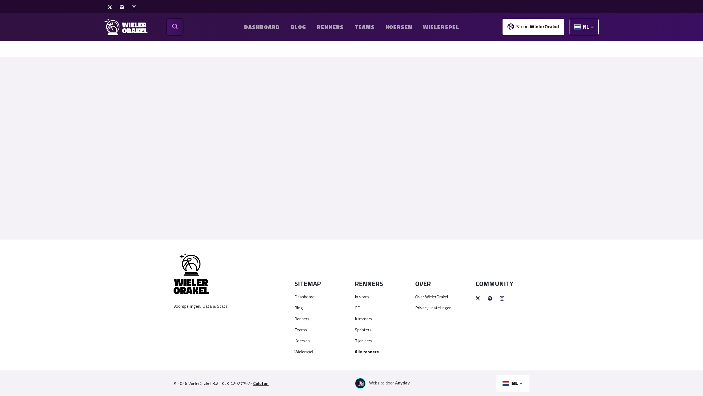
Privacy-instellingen (433, 307)
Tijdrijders (363, 340)
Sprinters (363, 329)
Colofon (261, 383)
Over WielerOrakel (431, 296)
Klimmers (363, 318)
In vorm (362, 296)
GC (357, 307)
